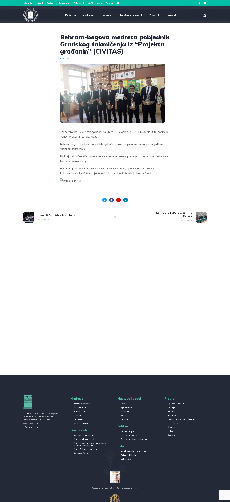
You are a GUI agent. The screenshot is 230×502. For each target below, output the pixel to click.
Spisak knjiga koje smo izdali (133, 451)
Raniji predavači (81, 423)
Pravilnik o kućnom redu (84, 439)
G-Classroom (95, 3)
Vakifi (40, 3)
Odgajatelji (78, 419)
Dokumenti (64, 3)
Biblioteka (172, 411)
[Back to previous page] (115, 217)
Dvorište (171, 435)
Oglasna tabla (113, 3)
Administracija (80, 411)
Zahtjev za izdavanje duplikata (134, 439)
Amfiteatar (172, 415)
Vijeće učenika (127, 408)
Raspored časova (81, 453)
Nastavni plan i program (84, 435)
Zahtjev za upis (127, 431)
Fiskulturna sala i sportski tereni (181, 419)
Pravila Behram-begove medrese (88, 449)
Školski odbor (80, 408)
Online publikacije (128, 455)
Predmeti (125, 411)
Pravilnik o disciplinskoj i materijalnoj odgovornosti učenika (90, 444)
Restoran (172, 427)
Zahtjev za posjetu (129, 435)
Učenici (124, 404)
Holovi (170, 431)
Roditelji (51, 3)
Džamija (171, 408)
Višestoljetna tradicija (83, 404)
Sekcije (124, 415)
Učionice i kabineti (176, 404)
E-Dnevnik (79, 3)
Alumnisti (28, 3)
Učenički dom (174, 423)
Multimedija (126, 459)
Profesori (78, 415)
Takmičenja (126, 419)
